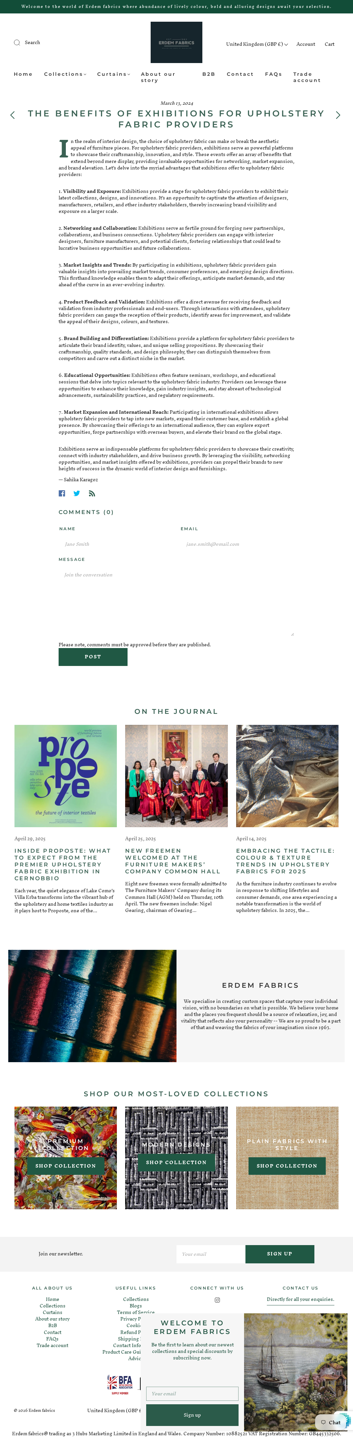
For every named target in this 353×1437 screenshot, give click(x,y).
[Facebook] (61, 493)
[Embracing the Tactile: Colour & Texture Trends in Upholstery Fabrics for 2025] (287, 776)
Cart (329, 44)
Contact (240, 74)
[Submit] (21, 42)
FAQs (273, 74)
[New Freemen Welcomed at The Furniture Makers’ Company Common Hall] (176, 776)
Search (32, 42)
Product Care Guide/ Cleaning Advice (136, 1355)
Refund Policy (136, 1332)
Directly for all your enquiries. (300, 1299)
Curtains (112, 74)
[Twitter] (76, 493)
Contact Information (136, 1345)
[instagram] (217, 1300)
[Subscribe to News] (92, 493)
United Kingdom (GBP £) (255, 44)
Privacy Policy (136, 1319)
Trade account (307, 77)
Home (23, 74)
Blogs (136, 1306)
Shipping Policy (136, 1339)
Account (305, 44)
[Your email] (210, 1254)
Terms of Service (136, 1312)
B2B (209, 74)
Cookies (136, 1325)
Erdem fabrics (42, 1410)
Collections (63, 74)
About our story (158, 77)
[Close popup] (339, 1320)
